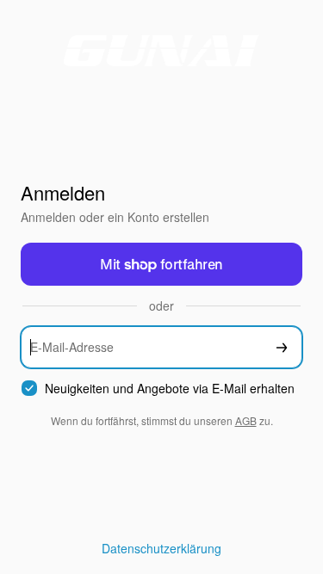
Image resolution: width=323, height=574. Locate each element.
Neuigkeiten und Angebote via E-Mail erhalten (170, 388)
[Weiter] (281, 347)
